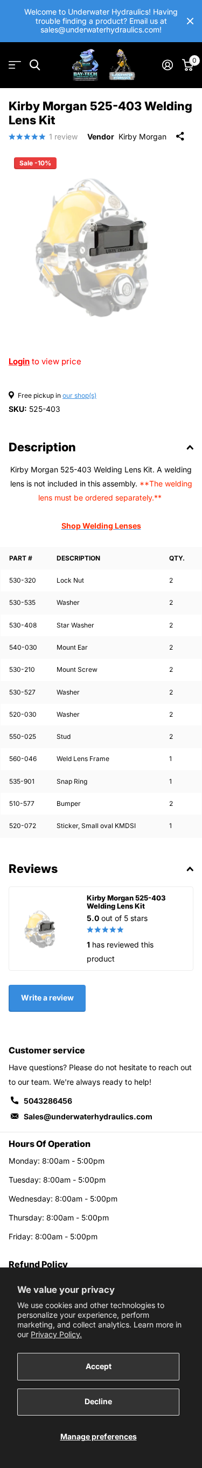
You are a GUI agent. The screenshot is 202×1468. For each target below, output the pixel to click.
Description (42, 447)
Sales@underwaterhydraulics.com (88, 1116)
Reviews (33, 869)
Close (190, 21)
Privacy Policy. (56, 1334)
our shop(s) (79, 395)
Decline (98, 1401)
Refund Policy (38, 1264)
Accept (99, 1366)
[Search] (35, 65)
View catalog (15, 65)
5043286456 (48, 1100)
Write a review (47, 997)
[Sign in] (167, 65)
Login (19, 361)
